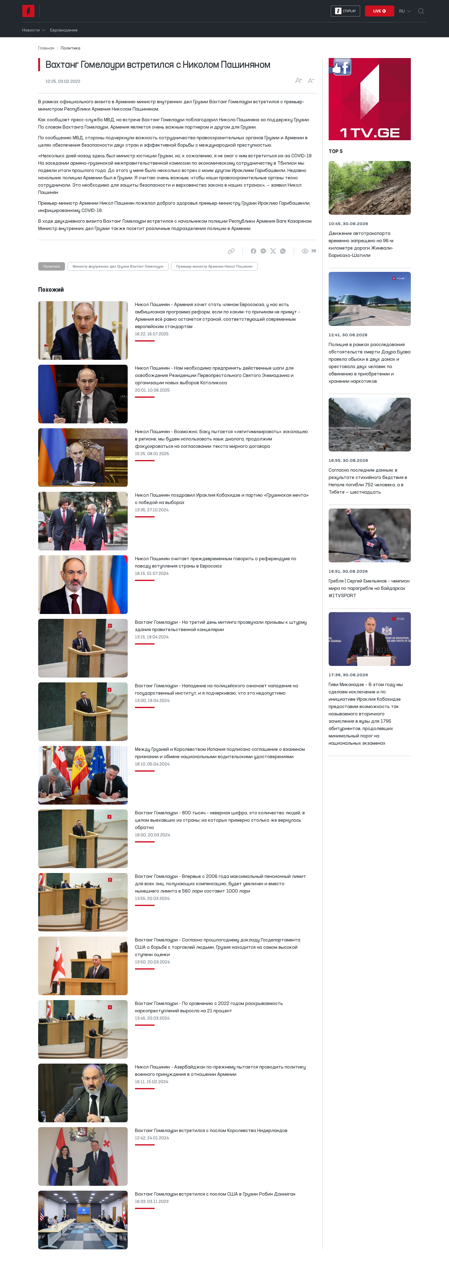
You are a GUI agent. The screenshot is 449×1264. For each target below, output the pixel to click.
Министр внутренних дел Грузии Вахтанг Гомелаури (118, 267)
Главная (46, 48)
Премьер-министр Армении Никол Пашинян (214, 267)
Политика (51, 267)
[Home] (28, 11)
